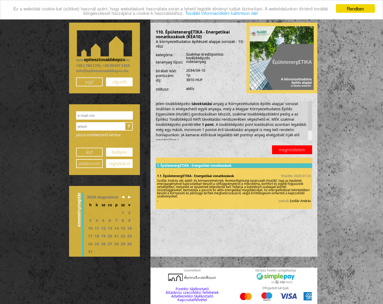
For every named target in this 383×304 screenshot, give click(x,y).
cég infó (119, 82)
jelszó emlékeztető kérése (98, 134)
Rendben (355, 8)
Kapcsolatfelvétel (192, 299)
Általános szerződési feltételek (192, 292)
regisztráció (119, 163)
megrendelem (292, 150)
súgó (89, 82)
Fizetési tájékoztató (192, 288)
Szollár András (300, 201)
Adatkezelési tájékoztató (192, 296)
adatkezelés (89, 163)
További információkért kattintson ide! (221, 13)
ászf (89, 152)
